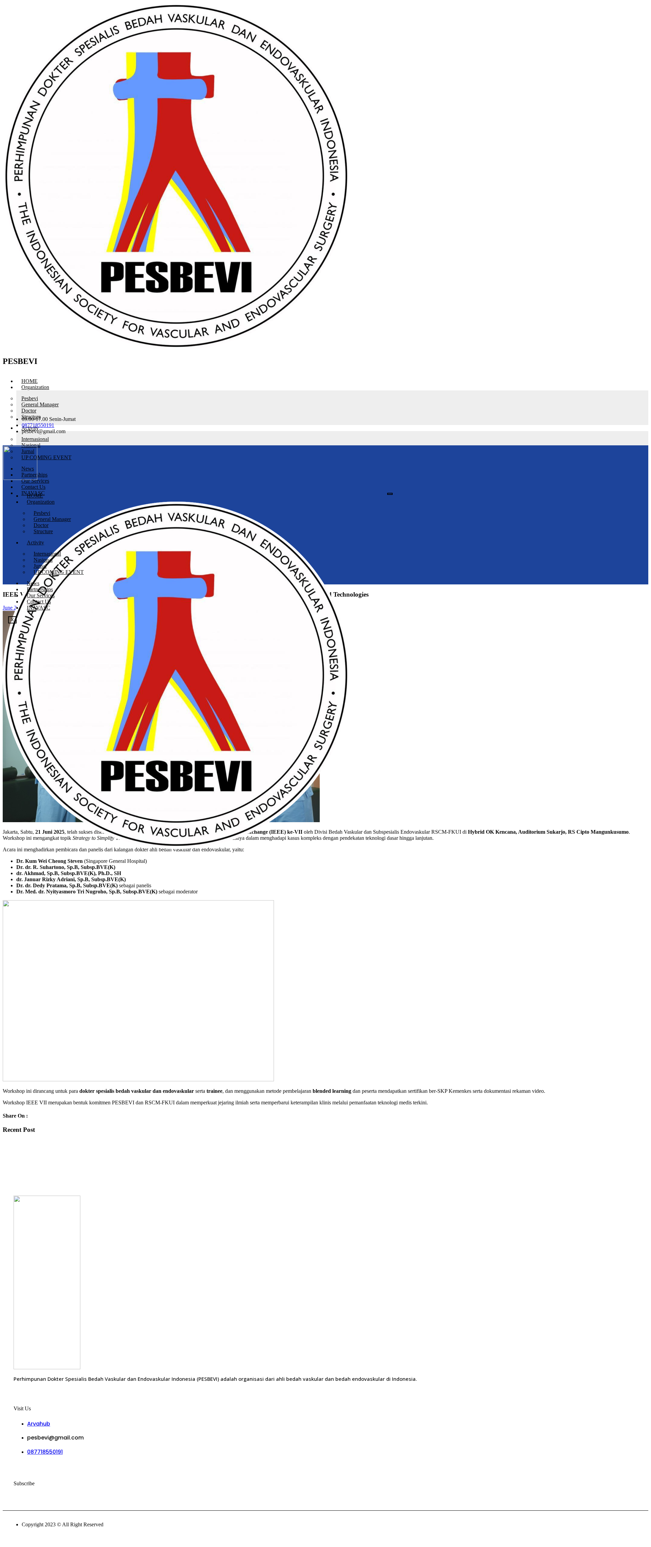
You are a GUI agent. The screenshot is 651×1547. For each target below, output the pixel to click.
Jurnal (40, 566)
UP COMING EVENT (46, 457)
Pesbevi (42, 513)
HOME (29, 381)
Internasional (47, 554)
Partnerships (40, 589)
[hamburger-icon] (646, 378)
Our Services (41, 595)
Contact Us (33, 487)
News (33, 583)
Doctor (41, 525)
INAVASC (38, 608)
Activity (35, 542)
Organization (35, 387)
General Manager (52, 519)
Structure (43, 531)
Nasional (43, 560)
